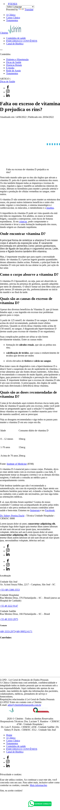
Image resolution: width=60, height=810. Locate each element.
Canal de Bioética (14, 43)
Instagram (35, 510)
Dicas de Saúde (13, 62)
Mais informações (38, 785)
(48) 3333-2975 (7, 631)
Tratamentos (12, 20)
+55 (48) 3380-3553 (10, 589)
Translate (29, 9)
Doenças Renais (14, 65)
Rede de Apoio (13, 70)
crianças (23, 221)
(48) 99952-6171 (24, 631)
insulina (50, 208)
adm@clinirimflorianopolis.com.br (24, 705)
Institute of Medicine (17, 464)
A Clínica (10, 14)
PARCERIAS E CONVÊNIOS (21, 41)
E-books (10, 68)
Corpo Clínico (13, 17)
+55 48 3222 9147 (9, 606)
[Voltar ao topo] (1, 771)
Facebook (50, 510)
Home (9, 735)
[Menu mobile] (1, 49)
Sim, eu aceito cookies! (11, 790)
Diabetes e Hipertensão (17, 59)
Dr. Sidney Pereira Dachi (12, 515)
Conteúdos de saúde (16, 38)
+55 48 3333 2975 (9, 619)
